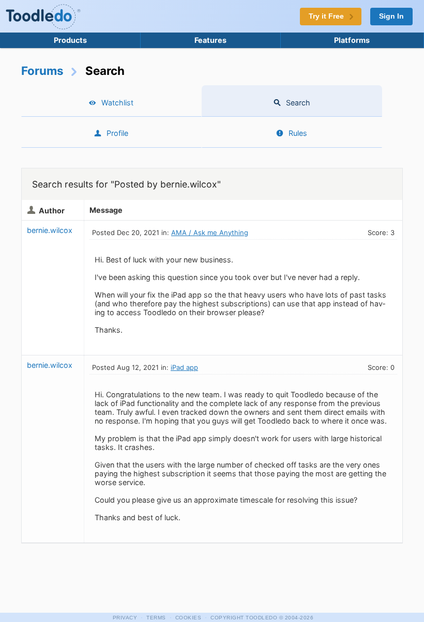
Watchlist (117, 102)
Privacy (125, 617)
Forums (42, 70)
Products (70, 40)
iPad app (184, 367)
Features (210, 40)
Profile (117, 133)
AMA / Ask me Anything (209, 232)
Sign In (391, 16)
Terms (156, 617)
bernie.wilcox (49, 230)
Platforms (352, 40)
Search (298, 102)
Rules (298, 133)
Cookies (188, 617)
